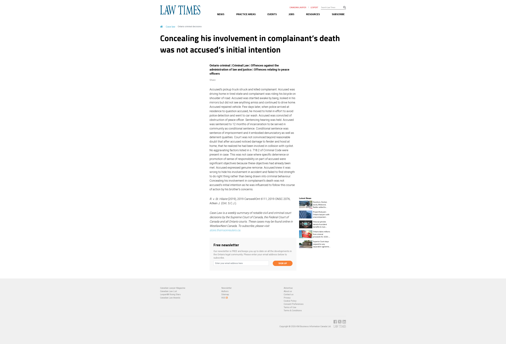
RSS (223, 297)
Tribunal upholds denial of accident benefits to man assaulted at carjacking (322, 224)
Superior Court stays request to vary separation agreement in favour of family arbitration (322, 244)
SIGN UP (282, 263)
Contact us (288, 294)
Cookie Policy (290, 301)
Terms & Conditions (293, 310)
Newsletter (226, 288)
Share (213, 80)
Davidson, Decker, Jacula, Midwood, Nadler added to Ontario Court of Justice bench (320, 204)
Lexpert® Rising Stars (170, 294)
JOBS (291, 14)
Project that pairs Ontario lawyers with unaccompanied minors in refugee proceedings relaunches (321, 214)
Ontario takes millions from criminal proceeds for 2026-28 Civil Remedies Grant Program (322, 234)
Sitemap (225, 294)
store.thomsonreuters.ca (225, 230)
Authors (224, 291)
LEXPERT (314, 7)
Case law (170, 26)
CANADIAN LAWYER (298, 7)
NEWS (220, 14)
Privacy (287, 297)
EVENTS (272, 14)
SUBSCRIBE (338, 14)
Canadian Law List (168, 291)
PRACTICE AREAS (246, 14)
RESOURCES (313, 14)
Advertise (288, 288)
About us (288, 291)
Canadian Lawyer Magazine (172, 288)
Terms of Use (290, 307)
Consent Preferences (293, 304)
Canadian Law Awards (170, 297)
